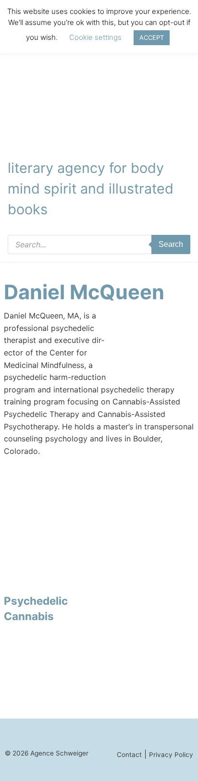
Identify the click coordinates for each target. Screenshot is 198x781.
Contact (129, 754)
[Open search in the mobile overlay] (99, 244)
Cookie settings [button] (95, 37)
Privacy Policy (171, 754)
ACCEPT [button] (151, 37)
